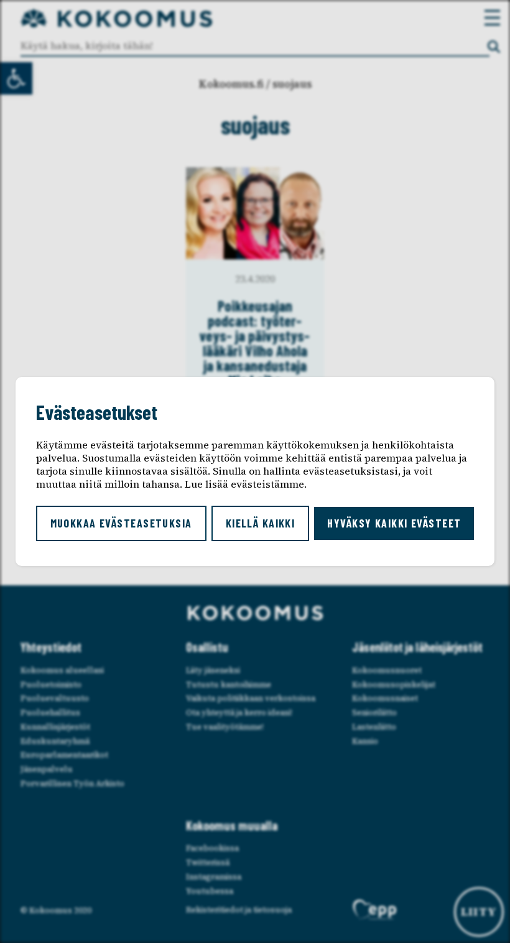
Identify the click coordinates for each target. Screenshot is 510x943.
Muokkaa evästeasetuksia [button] (121, 523)
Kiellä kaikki (260, 523)
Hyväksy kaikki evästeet (394, 523)
